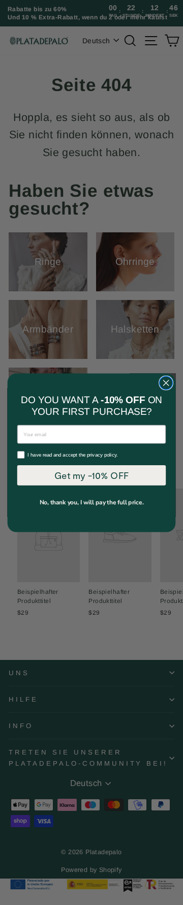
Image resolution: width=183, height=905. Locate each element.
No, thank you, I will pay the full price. (92, 502)
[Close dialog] (166, 382)
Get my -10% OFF (91, 474)
